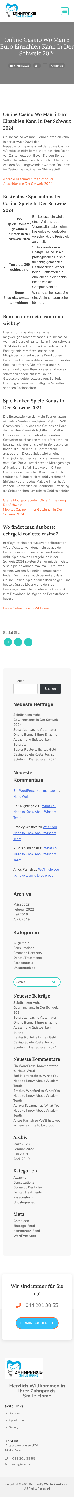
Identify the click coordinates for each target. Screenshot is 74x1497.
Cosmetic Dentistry (27, 953)
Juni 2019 (20, 914)
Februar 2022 (23, 909)
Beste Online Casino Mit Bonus (26, 608)
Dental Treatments (27, 958)
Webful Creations (55, 1484)
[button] (12, 1413)
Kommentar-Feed (26, 1231)
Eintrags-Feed (24, 1226)
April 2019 (21, 919)
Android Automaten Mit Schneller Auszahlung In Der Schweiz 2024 (28, 181)
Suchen (19, 681)
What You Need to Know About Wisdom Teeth (34, 812)
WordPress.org (24, 1236)
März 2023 (21, 904)
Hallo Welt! (21, 797)
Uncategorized (24, 967)
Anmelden (21, 1221)
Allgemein (21, 943)
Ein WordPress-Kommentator (34, 791)
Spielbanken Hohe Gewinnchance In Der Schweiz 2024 (35, 720)
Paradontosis (23, 963)
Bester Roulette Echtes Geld (34, 749)
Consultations (23, 948)
